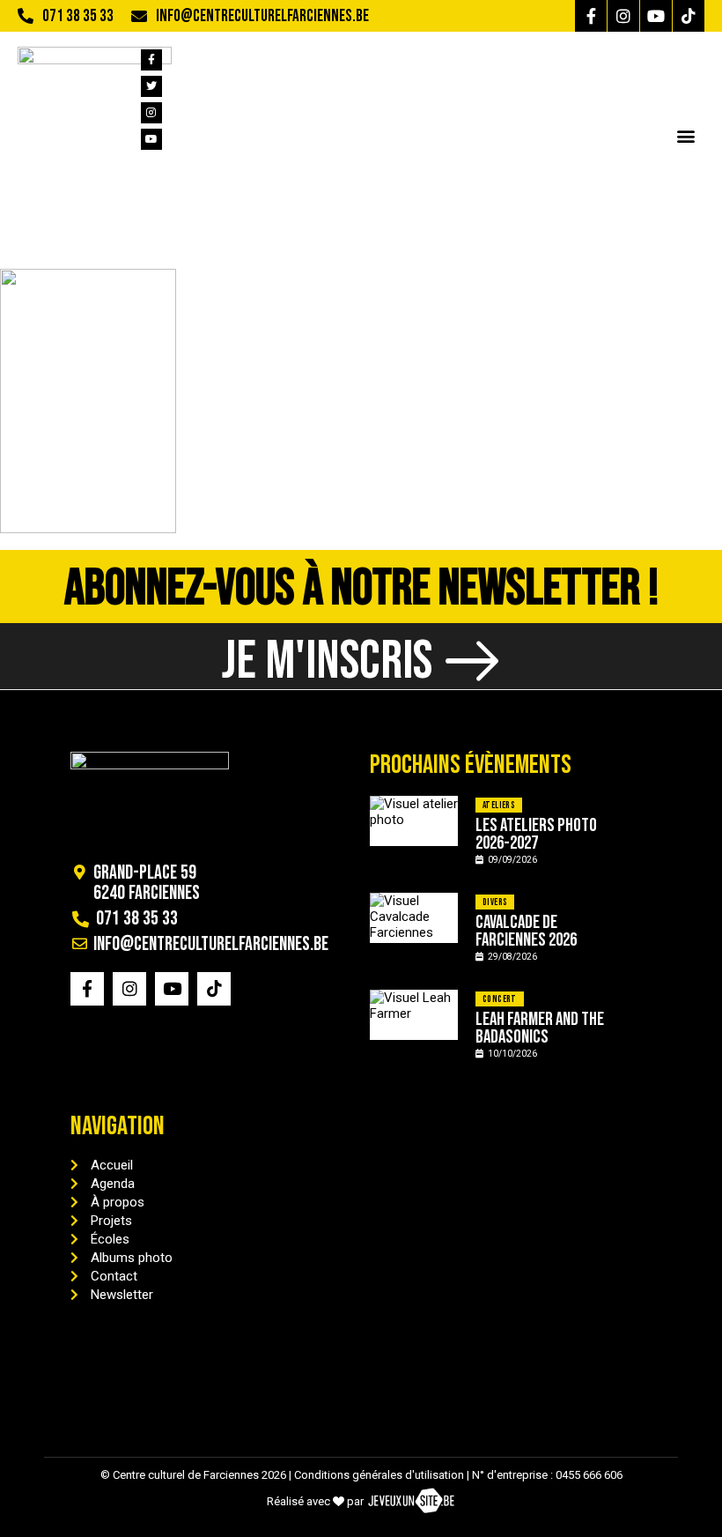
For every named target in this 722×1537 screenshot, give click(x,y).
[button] (685, 135)
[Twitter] (151, 86)
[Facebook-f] (591, 16)
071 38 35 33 (78, 16)
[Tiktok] (688, 16)
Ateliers (499, 805)
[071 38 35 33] (25, 16)
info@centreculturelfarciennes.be (262, 16)
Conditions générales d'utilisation (379, 1474)
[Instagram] (623, 16)
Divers (495, 902)
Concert (500, 999)
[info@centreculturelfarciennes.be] (139, 16)
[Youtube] (656, 16)
